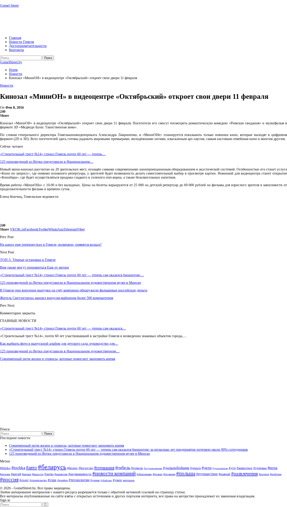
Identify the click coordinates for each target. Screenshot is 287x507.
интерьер (129, 480)
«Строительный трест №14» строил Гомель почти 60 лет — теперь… (53, 154)
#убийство (106, 480)
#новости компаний (114, 473)
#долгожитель (220, 468)
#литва (49, 474)
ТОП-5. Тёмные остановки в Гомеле (28, 260)
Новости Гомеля (21, 42)
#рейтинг (276, 474)
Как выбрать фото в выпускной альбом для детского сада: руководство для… (59, 343)
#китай (16, 474)
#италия (5, 474)
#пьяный (224, 474)
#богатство (86, 468)
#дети (207, 468)
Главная (15, 38)
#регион (264, 474)
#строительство (38, 480)
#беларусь (52, 466)
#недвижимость (79, 474)
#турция (95, 480)
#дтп (232, 468)
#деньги (195, 468)
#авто (31, 467)
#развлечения (244, 473)
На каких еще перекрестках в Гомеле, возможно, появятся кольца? (51, 244)
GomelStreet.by (11, 62)
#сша (52, 480)
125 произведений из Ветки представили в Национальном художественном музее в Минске (79, 453)
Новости (6, 85)
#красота (37, 474)
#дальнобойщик (176, 468)
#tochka (18, 467)
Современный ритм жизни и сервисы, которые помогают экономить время (57, 359)
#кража (26, 474)
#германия (104, 467)
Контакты (16, 50)
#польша (185, 473)
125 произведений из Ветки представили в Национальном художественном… (60, 351)
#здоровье (260, 468)
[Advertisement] (81, 21)
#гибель (122, 467)
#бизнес (72, 468)
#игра (272, 468)
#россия (9, 479)
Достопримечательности (28, 46)
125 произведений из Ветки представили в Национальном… (46, 162)
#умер (117, 480)
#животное (244, 468)
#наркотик (60, 474)
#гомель (137, 468)
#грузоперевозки (153, 468)
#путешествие (207, 474)
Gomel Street (9, 5)
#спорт (24, 480)
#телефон (62, 480)
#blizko (5, 468)
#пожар (157, 474)
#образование (144, 474)
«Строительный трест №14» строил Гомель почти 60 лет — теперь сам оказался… (63, 328)
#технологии (79, 480)
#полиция (169, 474)
